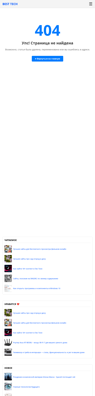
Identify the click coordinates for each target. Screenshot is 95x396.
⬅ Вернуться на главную (47, 58)
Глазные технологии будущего (26, 387)
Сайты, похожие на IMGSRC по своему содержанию (35, 278)
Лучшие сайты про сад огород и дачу (29, 259)
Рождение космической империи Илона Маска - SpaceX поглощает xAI (44, 377)
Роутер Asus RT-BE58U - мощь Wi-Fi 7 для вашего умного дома (40, 342)
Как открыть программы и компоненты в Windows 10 (36, 288)
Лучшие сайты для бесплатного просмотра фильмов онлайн (39, 249)
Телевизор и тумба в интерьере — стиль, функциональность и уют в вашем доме (48, 352)
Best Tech (10, 4)
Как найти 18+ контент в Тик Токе (27, 269)
